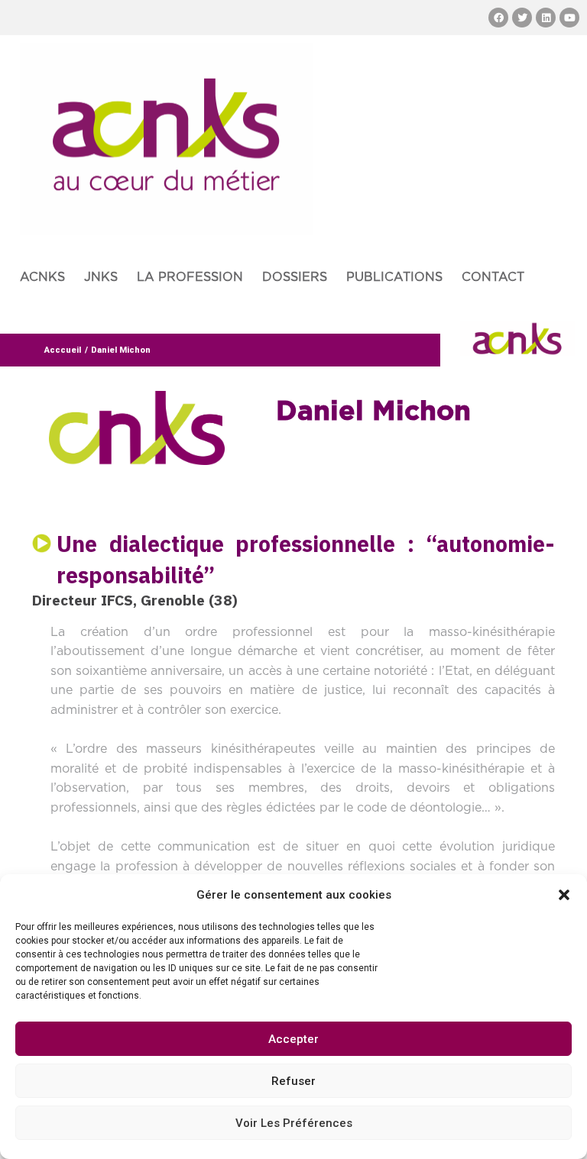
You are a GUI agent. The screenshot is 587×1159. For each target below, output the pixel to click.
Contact (493, 277)
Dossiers (294, 277)
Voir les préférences (293, 1123)
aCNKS (42, 277)
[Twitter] (522, 17)
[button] (564, 894)
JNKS (101, 277)
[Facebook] (498, 17)
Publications (394, 277)
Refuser (293, 1081)
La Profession (190, 277)
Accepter (293, 1039)
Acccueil (62, 350)
